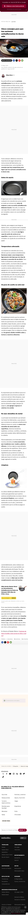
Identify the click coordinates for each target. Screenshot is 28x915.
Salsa (3, 814)
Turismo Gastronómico (6, 802)
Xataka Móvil (5, 849)
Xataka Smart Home (7, 854)
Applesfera (4, 852)
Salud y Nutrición (19, 798)
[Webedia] (6, 839)
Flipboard (19, 60)
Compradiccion (6, 884)
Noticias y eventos (20, 794)
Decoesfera (5, 881)
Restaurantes (6, 798)
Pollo (16, 811)
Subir (22, 838)
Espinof (16, 860)
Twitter (17, 60)
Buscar (21, 830)
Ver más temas (6, 820)
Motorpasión (17, 868)
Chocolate (17, 814)
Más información (16, 913)
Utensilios (9, 639)
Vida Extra (17, 849)
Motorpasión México (19, 904)
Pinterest (20, 773)
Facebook (14, 60)
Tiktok (3, 776)
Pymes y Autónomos (19, 881)
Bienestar (4, 811)
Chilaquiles (16, 766)
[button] (10, 75)
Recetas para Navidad (6, 807)
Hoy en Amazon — (9, 598)
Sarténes (17, 639)
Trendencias (5, 879)
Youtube (10, 773)
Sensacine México (19, 897)
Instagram (13, 773)
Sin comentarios (7, 60)
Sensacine (17, 857)
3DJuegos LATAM (18, 892)
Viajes (16, 801)
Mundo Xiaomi (5, 857)
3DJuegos (17, 847)
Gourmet (4, 794)
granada (14, 21)
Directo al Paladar (6, 868)
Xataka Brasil (5, 894)
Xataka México (5, 892)
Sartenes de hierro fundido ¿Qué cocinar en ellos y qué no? (13, 633)
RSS (17, 773)
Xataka (3, 847)
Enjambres (17, 806)
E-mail (22, 60)
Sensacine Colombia (19, 899)
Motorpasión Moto (19, 870)
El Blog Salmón (18, 879)
